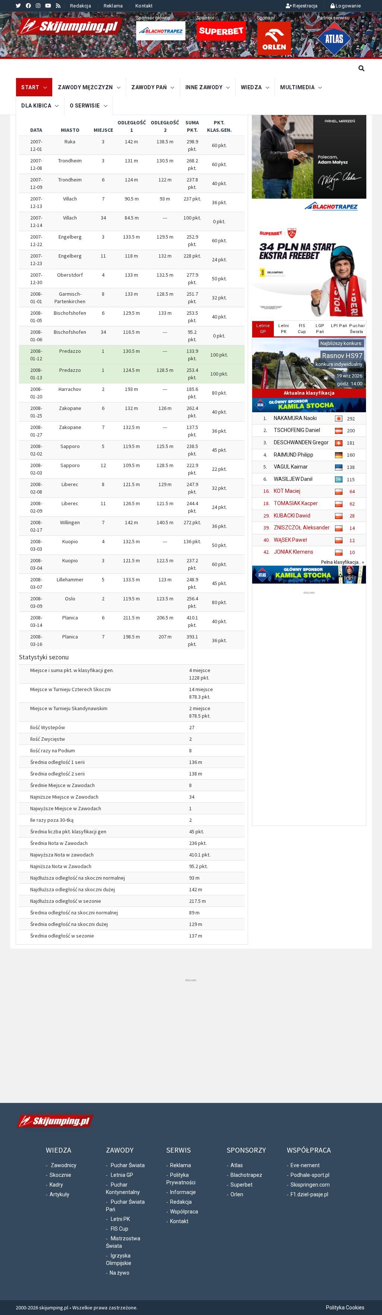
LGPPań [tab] (320, 328)
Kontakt (144, 6)
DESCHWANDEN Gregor (301, 442)
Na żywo (119, 1273)
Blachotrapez (246, 1175)
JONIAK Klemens (293, 552)
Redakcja (80, 6)
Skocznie (60, 1175)
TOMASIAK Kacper (296, 503)
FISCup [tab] (302, 328)
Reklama (113, 6)
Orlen (237, 1194)
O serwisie (85, 106)
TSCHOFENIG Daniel (297, 430)
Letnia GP (122, 1175)
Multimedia (297, 87)
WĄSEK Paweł (290, 540)
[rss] (58, 6)
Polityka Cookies (345, 1308)
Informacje (183, 1192)
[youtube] (48, 6)
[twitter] (18, 6)
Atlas (237, 1165)
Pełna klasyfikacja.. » (342, 562)
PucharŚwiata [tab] (357, 328)
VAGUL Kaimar (291, 467)
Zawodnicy (63, 1165)
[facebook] (28, 6)
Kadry (56, 1185)
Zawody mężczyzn (85, 87)
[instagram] (38, 6)
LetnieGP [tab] (263, 328)
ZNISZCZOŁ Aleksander (302, 528)
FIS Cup (119, 1229)
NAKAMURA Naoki (295, 418)
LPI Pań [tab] (339, 325)
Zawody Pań (149, 87)
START (30, 87)
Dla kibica (36, 106)
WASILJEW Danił (293, 479)
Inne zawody (204, 87)
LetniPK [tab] (283, 328)
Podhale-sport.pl (310, 1175)
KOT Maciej (287, 491)
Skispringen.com (310, 1185)
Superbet (242, 1185)
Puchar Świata (128, 1165)
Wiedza (251, 87)
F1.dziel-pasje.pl (309, 1194)
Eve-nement (305, 1165)
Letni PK (120, 1219)
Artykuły (59, 1194)
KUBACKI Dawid (292, 516)
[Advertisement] (309, 708)
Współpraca (184, 1212)
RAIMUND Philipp (293, 455)
